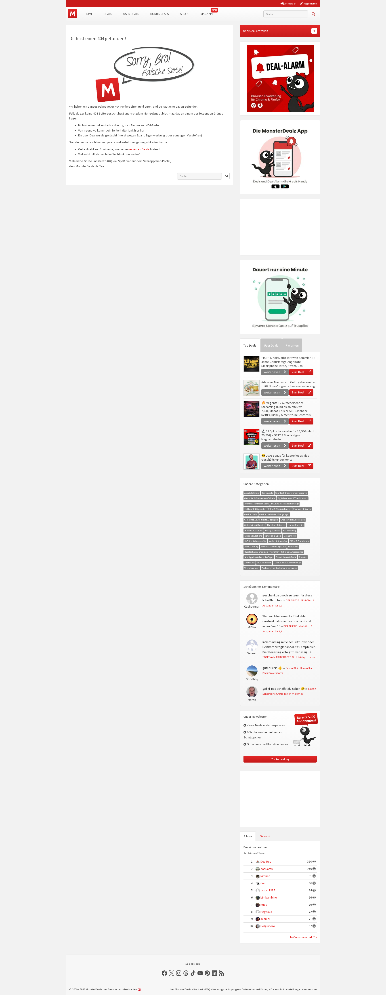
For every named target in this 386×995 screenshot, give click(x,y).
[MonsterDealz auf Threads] (185, 973)
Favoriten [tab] (292, 345)
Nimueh (265, 876)
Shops (184, 14)
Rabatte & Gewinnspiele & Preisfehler (261, 551)
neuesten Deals (138, 149)
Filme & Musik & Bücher (279, 509)
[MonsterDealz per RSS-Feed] (221, 973)
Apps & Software (251, 492)
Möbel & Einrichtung (299, 541)
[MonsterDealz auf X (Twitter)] (171, 973)
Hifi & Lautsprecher (253, 530)
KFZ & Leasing (289, 530)
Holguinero (267, 926)
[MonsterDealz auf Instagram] (178, 973)
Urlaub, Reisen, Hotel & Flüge (287, 562)
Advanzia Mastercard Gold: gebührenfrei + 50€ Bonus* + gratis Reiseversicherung (288, 384)
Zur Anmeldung (280, 759)
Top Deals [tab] (249, 345)
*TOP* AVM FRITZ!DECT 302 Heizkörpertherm (288, 657)
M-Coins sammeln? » (303, 937)
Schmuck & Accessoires (292, 551)
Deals (108, 14)
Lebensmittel (289, 535)
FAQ (207, 989)
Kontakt (198, 989)
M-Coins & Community (255, 541)
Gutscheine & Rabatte (254, 525)
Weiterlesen (272, 372)
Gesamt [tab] (265, 836)
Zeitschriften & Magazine (285, 567)
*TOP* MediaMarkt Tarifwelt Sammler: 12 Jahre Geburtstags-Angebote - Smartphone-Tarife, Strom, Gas (288, 362)
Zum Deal (298, 372)
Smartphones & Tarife (286, 557)
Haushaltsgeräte (295, 525)
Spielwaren (249, 562)
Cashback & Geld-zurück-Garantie (291, 492)
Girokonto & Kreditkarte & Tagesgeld (261, 519)
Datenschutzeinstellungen (286, 989)
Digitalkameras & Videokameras (292, 498)
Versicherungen (251, 567)
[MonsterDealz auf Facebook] (164, 973)
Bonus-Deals (159, 14)
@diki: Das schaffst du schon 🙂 (283, 689)
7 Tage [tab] (247, 836)
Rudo (263, 905)
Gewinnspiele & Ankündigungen (274, 514)
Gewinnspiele (250, 514)
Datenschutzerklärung (255, 989)
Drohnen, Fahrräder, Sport (256, 503)
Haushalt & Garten (276, 525)
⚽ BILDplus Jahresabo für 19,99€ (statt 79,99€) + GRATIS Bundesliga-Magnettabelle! (287, 435)
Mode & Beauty (251, 546)
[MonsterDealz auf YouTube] (200, 973)
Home (89, 14)
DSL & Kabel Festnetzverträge (285, 503)
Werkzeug (266, 567)
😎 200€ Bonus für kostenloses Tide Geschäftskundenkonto (285, 458)
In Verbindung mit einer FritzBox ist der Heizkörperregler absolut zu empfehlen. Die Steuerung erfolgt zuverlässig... (289, 647)
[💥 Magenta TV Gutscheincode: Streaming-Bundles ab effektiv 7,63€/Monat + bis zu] (251, 409)
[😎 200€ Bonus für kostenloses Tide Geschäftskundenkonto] (251, 462)
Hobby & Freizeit (273, 530)
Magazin (207, 14)
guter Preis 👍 (272, 668)
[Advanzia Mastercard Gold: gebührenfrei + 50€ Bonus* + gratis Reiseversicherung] (251, 388)
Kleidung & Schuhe (253, 535)
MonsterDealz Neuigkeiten (273, 546)
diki (262, 883)
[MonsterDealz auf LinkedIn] (214, 973)
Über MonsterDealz (180, 989)
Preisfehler (293, 546)
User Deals (131, 14)
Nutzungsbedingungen (226, 989)
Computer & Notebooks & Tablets (259, 498)
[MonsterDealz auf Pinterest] (207, 973)
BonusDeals (267, 492)
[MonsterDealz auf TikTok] (193, 973)
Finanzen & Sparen (302, 509)
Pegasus (266, 912)
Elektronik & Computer (255, 509)
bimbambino (268, 897)
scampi (265, 919)
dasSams (266, 869)
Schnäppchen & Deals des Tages (258, 557)
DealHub (265, 861)
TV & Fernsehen (264, 562)
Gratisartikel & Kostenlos (293, 519)
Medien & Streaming (278, 541)
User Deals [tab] (271, 345)
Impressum (310, 989)
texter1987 (267, 890)
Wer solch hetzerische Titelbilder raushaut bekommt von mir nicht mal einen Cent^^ (286, 621)
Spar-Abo (303, 557)
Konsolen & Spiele (272, 535)
